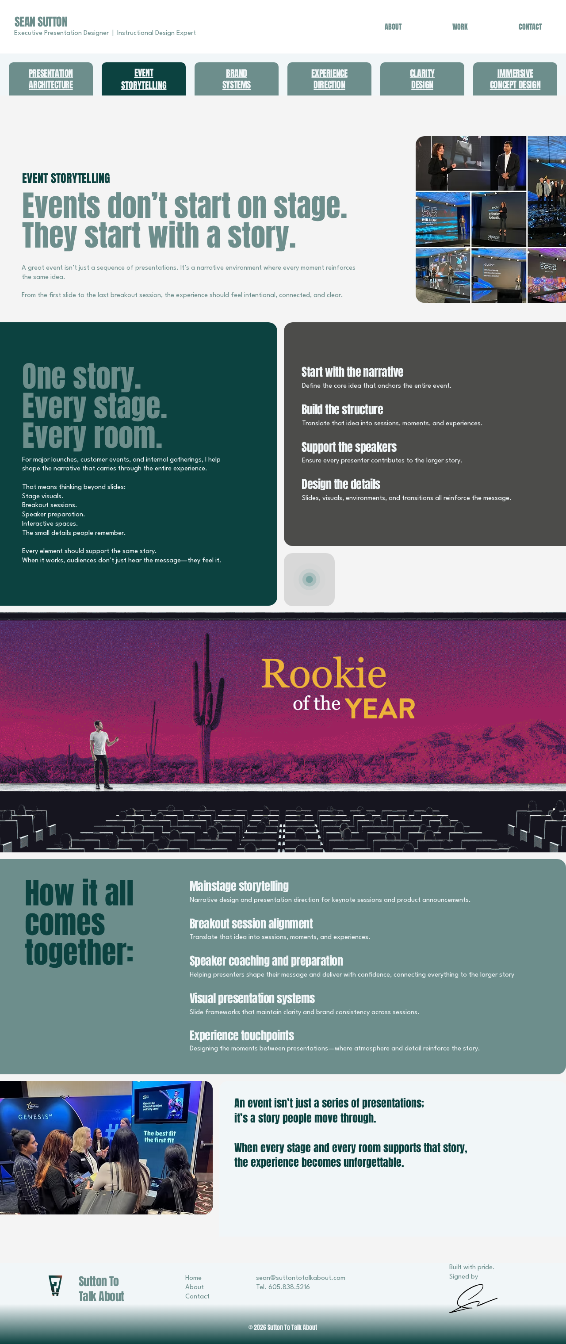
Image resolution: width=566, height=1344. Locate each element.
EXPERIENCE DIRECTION (329, 79)
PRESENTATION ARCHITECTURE (51, 79)
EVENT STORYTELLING (144, 79)
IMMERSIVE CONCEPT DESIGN (515, 79)
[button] (283, 732)
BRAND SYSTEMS (236, 79)
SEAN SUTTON (41, 22)
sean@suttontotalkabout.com (300, 1278)
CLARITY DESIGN (422, 79)
